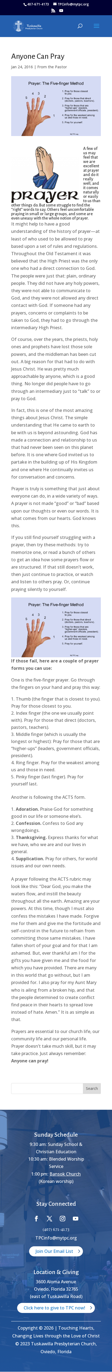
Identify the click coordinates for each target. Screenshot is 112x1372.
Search (92, 1088)
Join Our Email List (54, 1251)
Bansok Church (65, 1174)
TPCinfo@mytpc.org (56, 1238)
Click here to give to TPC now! (54, 1308)
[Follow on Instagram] (62, 1218)
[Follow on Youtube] (75, 1218)
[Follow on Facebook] (36, 1218)
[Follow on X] (49, 1218)
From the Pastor (52, 66)
